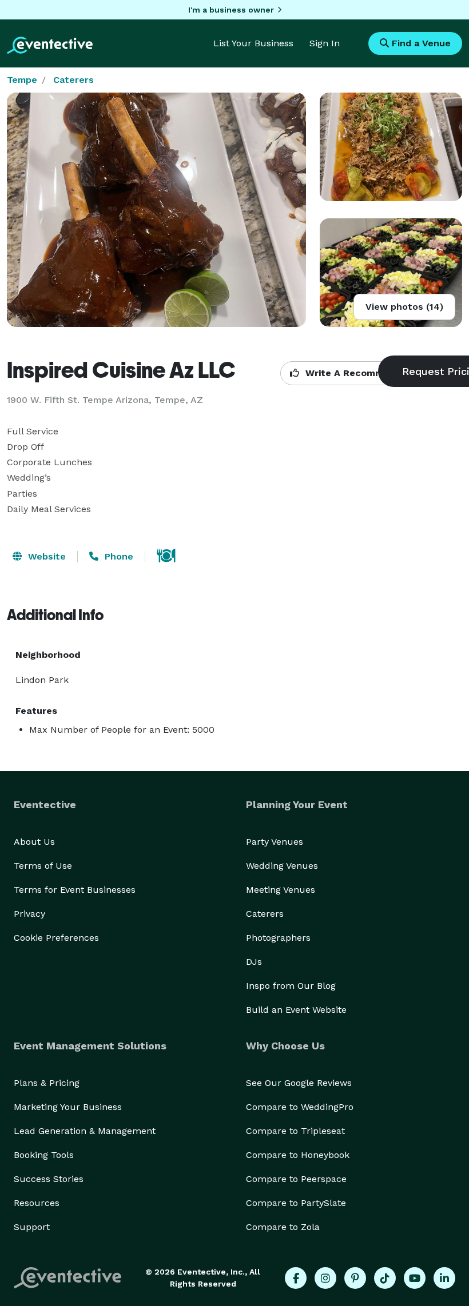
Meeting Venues (280, 889)
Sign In (324, 43)
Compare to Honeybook (297, 1154)
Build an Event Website (296, 1009)
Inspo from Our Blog (291, 985)
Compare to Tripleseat (295, 1130)
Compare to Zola (283, 1226)
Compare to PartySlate (296, 1202)
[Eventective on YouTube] (415, 1278)
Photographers (278, 937)
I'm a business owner (231, 9)
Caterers (73, 79)
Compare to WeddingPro (299, 1106)
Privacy (29, 913)
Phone (117, 556)
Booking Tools (44, 1154)
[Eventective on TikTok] (385, 1278)
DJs (254, 961)
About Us (34, 841)
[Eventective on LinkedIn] (444, 1278)
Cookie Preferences (56, 937)
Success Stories (49, 1178)
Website (45, 556)
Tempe (22, 79)
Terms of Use (43, 865)
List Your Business (253, 43)
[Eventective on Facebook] (296, 1278)
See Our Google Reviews (299, 1082)
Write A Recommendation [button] (364, 373)
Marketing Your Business (68, 1106)
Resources (36, 1202)
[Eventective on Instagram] (325, 1278)
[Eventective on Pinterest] (355, 1278)
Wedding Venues (282, 865)
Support (32, 1226)
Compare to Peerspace (296, 1178)
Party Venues (274, 841)
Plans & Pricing (47, 1082)
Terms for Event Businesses (75, 889)
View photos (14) (404, 306)
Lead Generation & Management (85, 1130)
